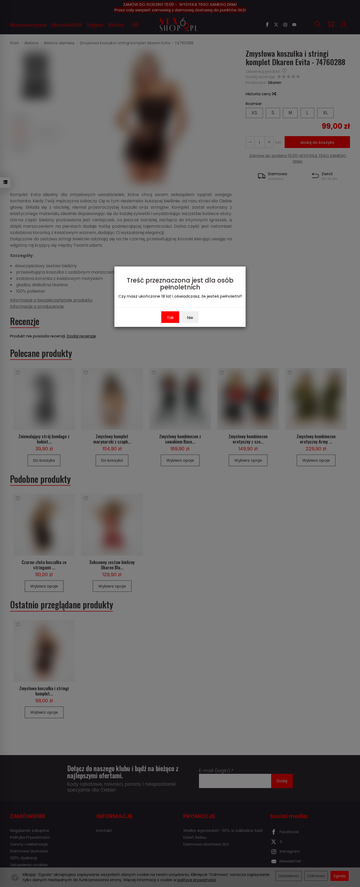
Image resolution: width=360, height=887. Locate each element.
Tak (170, 317)
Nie (190, 317)
